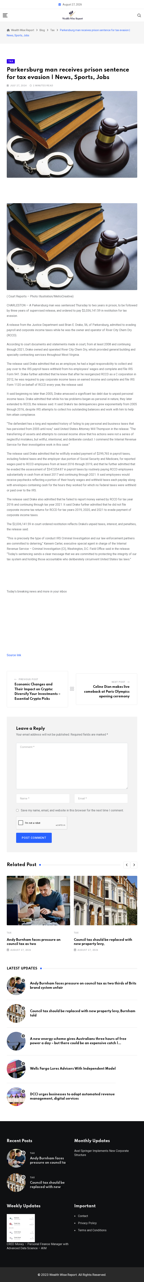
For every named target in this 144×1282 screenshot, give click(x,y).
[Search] (139, 15)
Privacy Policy (87, 1223)
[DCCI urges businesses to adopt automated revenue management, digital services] (16, 1096)
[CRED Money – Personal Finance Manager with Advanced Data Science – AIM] (21, 1228)
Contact (83, 1216)
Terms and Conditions (92, 1230)
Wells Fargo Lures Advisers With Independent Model (73, 1068)
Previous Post (28, 679)
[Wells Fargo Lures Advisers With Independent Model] (16, 1069)
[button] (126, 865)
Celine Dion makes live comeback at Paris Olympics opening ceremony (107, 691)
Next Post (118, 682)
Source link (14, 655)
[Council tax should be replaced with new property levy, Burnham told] (16, 1013)
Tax (9, 932)
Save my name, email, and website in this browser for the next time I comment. (72, 810)
